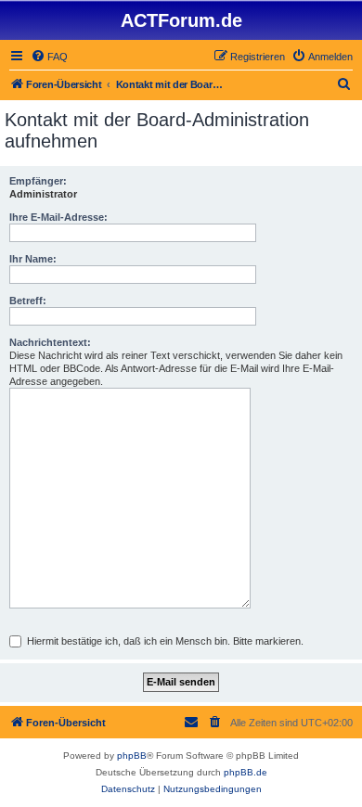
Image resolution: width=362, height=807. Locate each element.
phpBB (132, 755)
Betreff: (27, 300)
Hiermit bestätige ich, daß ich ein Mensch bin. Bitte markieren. (164, 641)
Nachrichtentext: (50, 342)
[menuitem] (49, 56)
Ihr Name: (33, 258)
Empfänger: (38, 180)
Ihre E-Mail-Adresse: (58, 217)
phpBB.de (245, 772)
